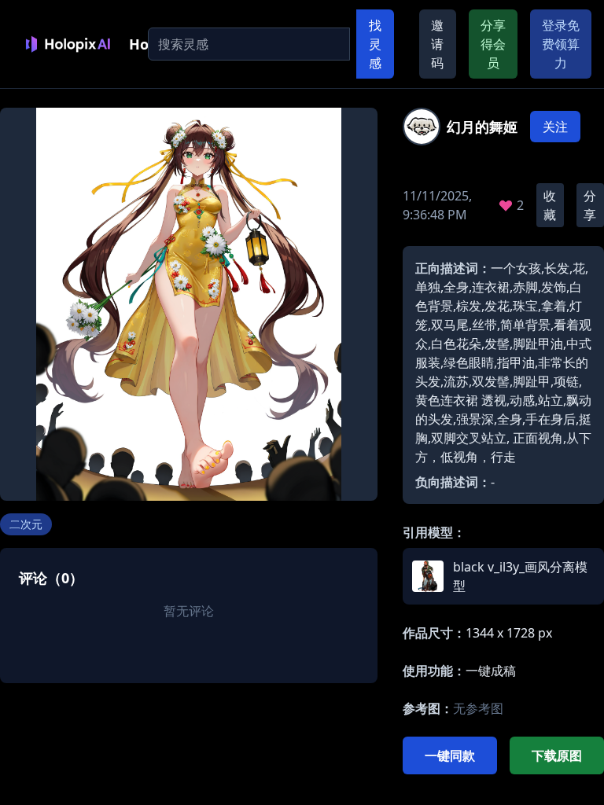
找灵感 (375, 44)
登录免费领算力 (561, 44)
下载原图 (557, 755)
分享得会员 (493, 44)
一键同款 (450, 755)
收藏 (549, 205)
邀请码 (437, 44)
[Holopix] (68, 44)
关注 (555, 126)
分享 (590, 205)
